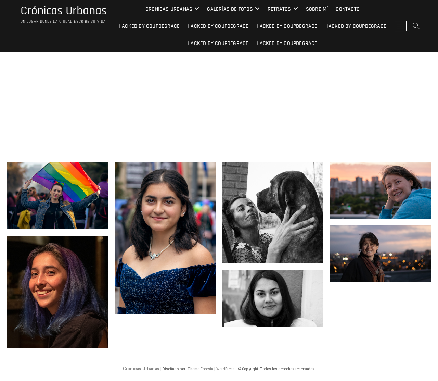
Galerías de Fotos (230, 9)
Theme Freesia (200, 369)
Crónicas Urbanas (64, 11)
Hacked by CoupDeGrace (149, 26)
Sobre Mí (317, 9)
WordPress (225, 369)
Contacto (348, 9)
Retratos (279, 9)
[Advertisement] (219, 103)
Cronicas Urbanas (168, 9)
